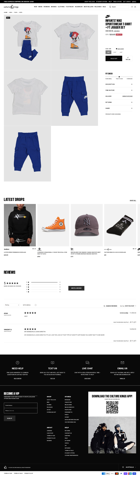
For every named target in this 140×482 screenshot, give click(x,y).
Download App (51, 412)
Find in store (110, 90)
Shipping (67, 435)
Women (49, 404)
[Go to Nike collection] (110, 16)
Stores (68, 396)
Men (48, 402)
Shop (49, 396)
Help (67, 427)
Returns (67, 430)
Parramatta (68, 412)
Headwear (79, 6)
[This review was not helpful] (134, 322)
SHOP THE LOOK (90, 1)
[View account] (132, 7)
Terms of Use (51, 435)
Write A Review (76, 288)
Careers (49, 430)
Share (108, 108)
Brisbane (67, 400)
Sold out (114, 58)
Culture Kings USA (70, 422)
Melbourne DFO (69, 407)
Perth (66, 414)
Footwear (70, 6)
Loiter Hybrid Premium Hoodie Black (15, 252)
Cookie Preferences (71, 455)
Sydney (67, 417)
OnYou (67, 443)
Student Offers (70, 453)
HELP (110, 1)
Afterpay (67, 440)
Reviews (49, 440)
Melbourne (68, 404)
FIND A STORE (117, 1)
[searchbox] (112, 306)
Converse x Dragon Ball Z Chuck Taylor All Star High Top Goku (52, 253)
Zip (66, 445)
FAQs (66, 438)
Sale (104, 6)
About (49, 427)
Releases (97, 6)
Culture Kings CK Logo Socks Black (115, 252)
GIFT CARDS (127, 1)
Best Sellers (88, 6)
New (35, 6)
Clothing (61, 6)
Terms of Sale (69, 450)
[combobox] (118, 6)
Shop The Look (51, 400)
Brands (53, 6)
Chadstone (68, 402)
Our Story (50, 433)
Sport (49, 409)
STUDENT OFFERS (101, 1)
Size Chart (121, 49)
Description (110, 84)
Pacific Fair (68, 409)
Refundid (67, 448)
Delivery (119, 96)
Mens (40, 6)
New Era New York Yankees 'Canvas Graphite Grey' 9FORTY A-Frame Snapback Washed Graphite (86, 253)
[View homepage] (11, 6)
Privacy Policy (51, 438)
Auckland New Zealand (72, 419)
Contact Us (68, 433)
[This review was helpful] (130, 322)
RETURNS (109, 102)
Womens (47, 6)
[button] (135, 7)
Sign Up (9, 418)
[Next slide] (136, 225)
